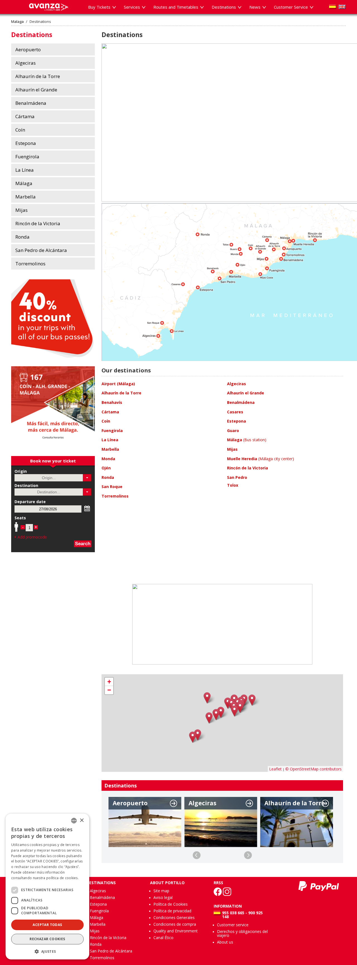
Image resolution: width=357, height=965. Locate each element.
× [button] (81, 820)
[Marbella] (220, 712)
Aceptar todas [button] (47, 924)
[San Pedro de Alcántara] (216, 714)
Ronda (96, 944)
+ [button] (109, 681)
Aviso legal (163, 897)
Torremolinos (102, 957)
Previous (197, 855)
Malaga (17, 21)
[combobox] (74, 820)
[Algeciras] (192, 737)
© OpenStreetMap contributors (313, 769)
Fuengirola (99, 910)
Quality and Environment (175, 931)
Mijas (95, 931)
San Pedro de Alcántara (111, 951)
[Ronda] (207, 698)
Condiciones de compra (174, 924)
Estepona (98, 904)
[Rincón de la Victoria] (252, 700)
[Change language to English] (342, 7)
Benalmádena (102, 897)
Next (248, 855)
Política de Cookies (170, 904)
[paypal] (318, 886)
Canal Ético (163, 937)
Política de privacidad (172, 910)
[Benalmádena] (240, 707)
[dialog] (47, 886)
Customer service (233, 924)
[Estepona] (209, 718)
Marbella (97, 924)
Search (82, 543)
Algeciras (98, 890)
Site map (161, 890)
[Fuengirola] (234, 711)
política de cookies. (62, 878)
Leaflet (275, 769)
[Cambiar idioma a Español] (332, 7)
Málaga (96, 917)
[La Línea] (197, 735)
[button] (87, 477)
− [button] (109, 690)
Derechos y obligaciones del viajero (242, 933)
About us (225, 942)
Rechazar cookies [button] (47, 939)
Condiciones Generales (174, 917)
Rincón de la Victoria (108, 937)
